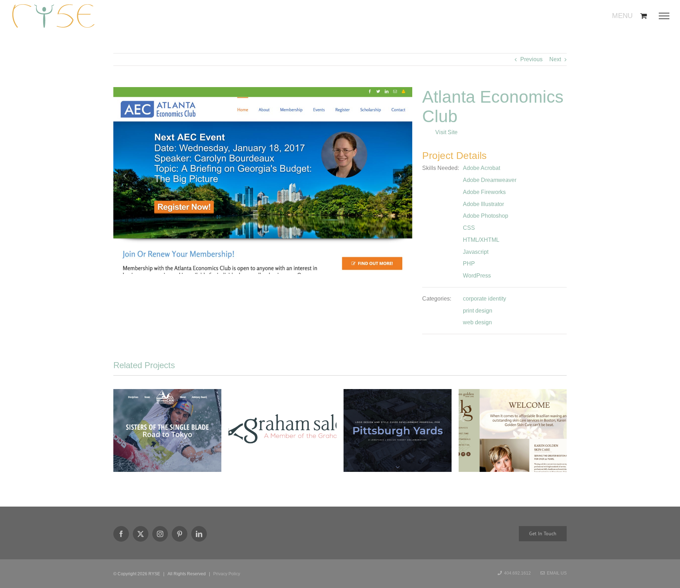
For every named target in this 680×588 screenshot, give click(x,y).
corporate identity (484, 299)
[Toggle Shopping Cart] (643, 15)
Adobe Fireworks (484, 192)
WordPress (477, 276)
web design (477, 322)
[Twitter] (140, 534)
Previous (531, 59)
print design (477, 311)
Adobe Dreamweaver (489, 180)
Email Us (556, 573)
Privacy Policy (226, 573)
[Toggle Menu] (666, 16)
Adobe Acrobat (481, 168)
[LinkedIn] (199, 534)
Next (555, 59)
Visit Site (446, 132)
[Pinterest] (179, 534)
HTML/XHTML (481, 240)
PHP (469, 264)
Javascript (475, 252)
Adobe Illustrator (483, 204)
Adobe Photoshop (485, 216)
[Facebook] (121, 534)
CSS (469, 228)
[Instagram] (160, 534)
